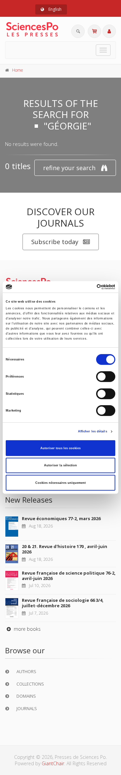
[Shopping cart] (94, 31)
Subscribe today (54, 242)
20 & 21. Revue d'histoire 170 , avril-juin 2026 (64, 549)
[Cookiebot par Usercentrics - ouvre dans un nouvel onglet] (86, 286)
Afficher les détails (92, 431)
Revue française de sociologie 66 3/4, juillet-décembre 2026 (63, 603)
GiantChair (53, 763)
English (54, 9)
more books (26, 629)
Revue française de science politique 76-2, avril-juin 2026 (69, 575)
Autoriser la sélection (60, 465)
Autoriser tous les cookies (60, 448)
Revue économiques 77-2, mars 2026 (61, 518)
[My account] (109, 31)
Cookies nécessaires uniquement (60, 483)
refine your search (69, 168)
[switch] (105, 376)
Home (17, 70)
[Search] (78, 31)
